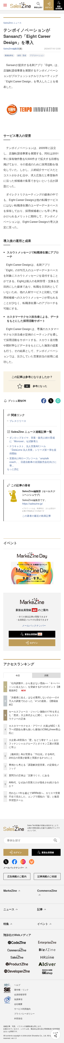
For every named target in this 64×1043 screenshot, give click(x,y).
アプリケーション (37, 55)
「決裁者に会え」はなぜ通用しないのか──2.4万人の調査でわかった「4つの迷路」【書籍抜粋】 (34, 701)
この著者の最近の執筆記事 (36, 515)
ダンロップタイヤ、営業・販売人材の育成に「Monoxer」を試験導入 (32, 439)
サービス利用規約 (22, 1008)
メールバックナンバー (34, 625)
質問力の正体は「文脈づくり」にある (29, 775)
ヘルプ (17, 984)
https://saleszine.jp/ (32, 503)
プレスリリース (17, 421)
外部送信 (18, 1018)
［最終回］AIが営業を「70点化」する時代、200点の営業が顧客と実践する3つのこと (33, 755)
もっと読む (13, 469)
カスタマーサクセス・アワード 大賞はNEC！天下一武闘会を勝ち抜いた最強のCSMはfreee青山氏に (34, 729)
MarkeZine (10, 891)
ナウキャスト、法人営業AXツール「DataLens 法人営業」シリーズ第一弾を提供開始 (32, 449)
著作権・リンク (21, 989)
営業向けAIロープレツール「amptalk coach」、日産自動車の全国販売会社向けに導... (32, 462)
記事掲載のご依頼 (47, 876)
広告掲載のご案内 (16, 876)
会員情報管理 (20, 994)
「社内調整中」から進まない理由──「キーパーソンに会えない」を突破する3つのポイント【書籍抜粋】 (34, 686)
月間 (46, 675)
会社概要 (18, 1003)
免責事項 (18, 999)
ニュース (8, 909)
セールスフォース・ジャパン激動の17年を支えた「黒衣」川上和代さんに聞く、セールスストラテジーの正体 (34, 715)
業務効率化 (9, 55)
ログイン (34, 642)
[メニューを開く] (5, 5)
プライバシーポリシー (24, 1013)
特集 (6, 924)
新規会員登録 (33, 634)
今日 (18, 675)
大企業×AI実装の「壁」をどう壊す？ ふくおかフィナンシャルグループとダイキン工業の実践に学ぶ (34, 743)
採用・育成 (21, 55)
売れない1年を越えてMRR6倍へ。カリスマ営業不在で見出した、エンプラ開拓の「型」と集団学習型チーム (34, 796)
